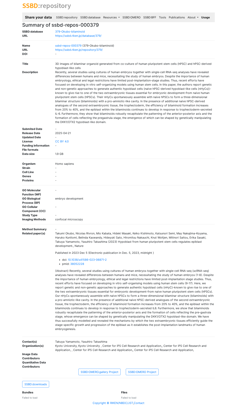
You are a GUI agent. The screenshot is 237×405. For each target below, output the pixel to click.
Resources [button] (110, 17)
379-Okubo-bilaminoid (70, 31)
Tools (162, 17)
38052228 (77, 264)
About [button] (192, 17)
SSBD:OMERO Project (142, 372)
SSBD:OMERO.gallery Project (99, 372)
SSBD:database (90, 17)
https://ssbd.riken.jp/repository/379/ (79, 49)
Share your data (38, 17)
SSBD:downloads (35, 384)
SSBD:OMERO (131, 17)
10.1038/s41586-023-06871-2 (87, 259)
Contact (139, 403)
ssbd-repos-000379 (68, 45)
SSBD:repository (67, 17)
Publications (177, 17)
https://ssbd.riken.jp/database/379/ (78, 35)
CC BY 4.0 (62, 141)
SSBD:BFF (149, 17)
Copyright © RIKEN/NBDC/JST (113, 403)
